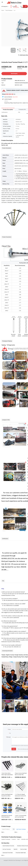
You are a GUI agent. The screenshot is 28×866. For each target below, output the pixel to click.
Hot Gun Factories (7, 849)
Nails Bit (15, 849)
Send (14, 749)
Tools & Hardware (8, 10)
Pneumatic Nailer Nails (21, 852)
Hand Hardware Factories (8, 845)
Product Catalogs (22, 829)
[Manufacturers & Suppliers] (14, 2)
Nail (14, 10)
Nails (2, 832)
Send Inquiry (14, 73)
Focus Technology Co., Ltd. (18, 860)
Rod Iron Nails (23, 849)
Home (2, 10)
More (2, 855)
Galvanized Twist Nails (8, 852)
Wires (16, 832)
